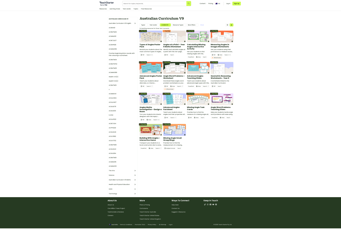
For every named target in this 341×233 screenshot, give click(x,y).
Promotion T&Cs (140, 224)
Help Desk (175, 205)
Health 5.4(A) (113, 81)
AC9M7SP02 (113, 64)
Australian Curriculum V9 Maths (120, 180)
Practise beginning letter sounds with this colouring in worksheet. (122, 54)
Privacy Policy (152, 224)
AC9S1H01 (112, 28)
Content (203, 3)
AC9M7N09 (112, 158)
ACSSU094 (112, 153)
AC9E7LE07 (113, 40)
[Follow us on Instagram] (207, 204)
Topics (135, 9)
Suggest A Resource (178, 212)
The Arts (112, 171)
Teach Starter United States (149, 215)
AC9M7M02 (113, 32)
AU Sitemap (162, 224)
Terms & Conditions (126, 224)
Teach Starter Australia (148, 212)
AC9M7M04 (113, 60)
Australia (114, 224)
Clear (202, 25)
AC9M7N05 (113, 85)
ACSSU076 (112, 106)
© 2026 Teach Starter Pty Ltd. (223, 224)
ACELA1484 (113, 98)
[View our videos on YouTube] (213, 204)
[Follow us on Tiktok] (205, 204)
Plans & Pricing (145, 205)
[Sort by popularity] (231, 24)
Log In (170, 224)
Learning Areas (115, 9)
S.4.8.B (111, 115)
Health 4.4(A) (113, 77)
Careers (110, 215)
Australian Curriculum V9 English (120, 23)
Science (111, 175)
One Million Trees (116, 208)
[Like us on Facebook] (210, 204)
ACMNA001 (112, 36)
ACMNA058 (113, 49)
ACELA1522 (112, 119)
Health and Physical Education (119, 184)
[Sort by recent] (227, 24)
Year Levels (127, 9)
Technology (113, 194)
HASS (110, 189)
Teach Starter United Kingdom (150, 219)
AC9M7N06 (113, 145)
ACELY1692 (112, 136)
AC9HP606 (112, 45)
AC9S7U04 (112, 124)
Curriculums (144, 208)
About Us (111, 205)
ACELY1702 (112, 141)
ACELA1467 (112, 102)
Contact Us (175, 208)
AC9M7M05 (113, 68)
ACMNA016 (112, 162)
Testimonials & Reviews (116, 212)
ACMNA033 (113, 166)
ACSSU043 (112, 149)
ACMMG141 (112, 94)
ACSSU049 (112, 132)
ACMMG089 (113, 72)
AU (219, 3)
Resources (103, 9)
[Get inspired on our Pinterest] (216, 204)
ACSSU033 (112, 111)
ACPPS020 (112, 128)
